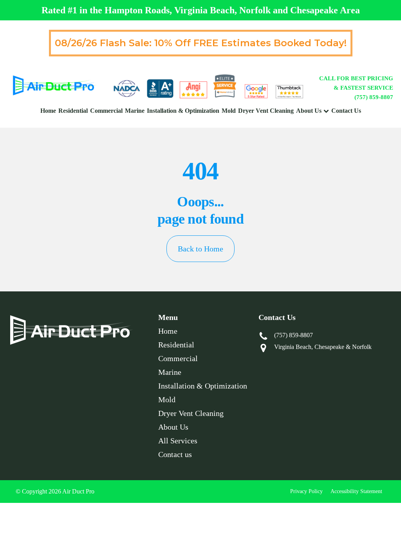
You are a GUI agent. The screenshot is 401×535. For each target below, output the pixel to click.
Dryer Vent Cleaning (266, 110)
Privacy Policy (306, 491)
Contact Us (346, 110)
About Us (309, 110)
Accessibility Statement (356, 491)
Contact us (175, 454)
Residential (73, 110)
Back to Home (200, 248)
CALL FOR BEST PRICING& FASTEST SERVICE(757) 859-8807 (356, 87)
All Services (177, 440)
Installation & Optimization (183, 110)
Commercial (106, 110)
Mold (229, 110)
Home (48, 110)
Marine (135, 110)
